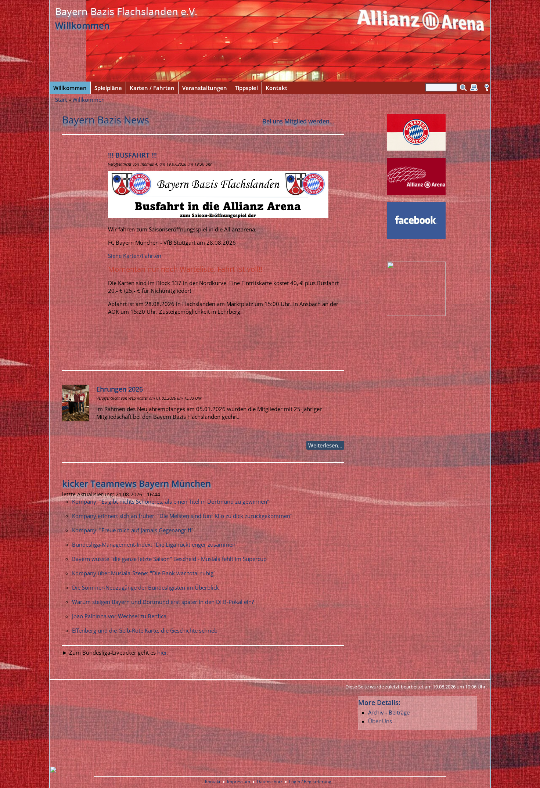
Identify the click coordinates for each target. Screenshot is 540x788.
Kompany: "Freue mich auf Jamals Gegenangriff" (133, 530)
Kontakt (212, 781)
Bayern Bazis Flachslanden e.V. (126, 11)
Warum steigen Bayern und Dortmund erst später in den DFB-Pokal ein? (163, 601)
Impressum (238, 781)
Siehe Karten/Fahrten (134, 255)
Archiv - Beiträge (389, 712)
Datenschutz (269, 781)
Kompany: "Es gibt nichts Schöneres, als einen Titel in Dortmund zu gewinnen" (170, 501)
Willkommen (88, 99)
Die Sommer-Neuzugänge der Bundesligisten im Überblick (145, 587)
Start (61, 99)
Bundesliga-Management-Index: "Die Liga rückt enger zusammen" (155, 544)
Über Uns (380, 721)
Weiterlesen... (325, 445)
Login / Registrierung (310, 781)
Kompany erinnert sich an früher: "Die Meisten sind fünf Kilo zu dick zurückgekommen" (182, 515)
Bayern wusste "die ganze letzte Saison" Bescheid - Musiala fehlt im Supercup (169, 558)
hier (162, 652)
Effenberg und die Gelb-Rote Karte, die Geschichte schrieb (144, 630)
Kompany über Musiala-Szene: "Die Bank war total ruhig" (144, 573)
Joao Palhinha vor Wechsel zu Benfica (119, 616)
